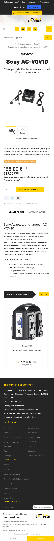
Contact (16, 7)
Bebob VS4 (27, 346)
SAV (23, 7)
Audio (6, 451)
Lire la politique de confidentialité (14, 530)
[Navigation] (49, 29)
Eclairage (7, 456)
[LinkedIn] (35, 29)
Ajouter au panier (31, 189)
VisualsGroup (9, 498)
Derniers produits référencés (35, 439)
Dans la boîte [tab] (37, 211)
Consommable (33, 428)
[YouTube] (23, 29)
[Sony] (27, 54)
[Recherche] (48, 37)
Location (34, 7)
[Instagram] (29, 29)
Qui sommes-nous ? (11, 2)
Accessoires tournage (12, 437)
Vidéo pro (7, 428)
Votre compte (12, 501)
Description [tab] (16, 211)
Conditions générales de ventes (16, 479)
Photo (6, 433)
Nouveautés (32, 2)
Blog (23, 2)
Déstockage (32, 451)
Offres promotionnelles (37, 456)
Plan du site (8, 484)
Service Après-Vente (12, 474)
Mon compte (9, 507)
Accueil (7, 465)
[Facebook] (17, 29)
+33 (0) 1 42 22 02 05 (13, 402)
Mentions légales (10, 488)
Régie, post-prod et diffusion (11, 444)
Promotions (44, 2)
